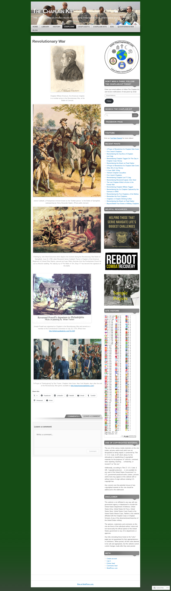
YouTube (135, 24)
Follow (109, 101)
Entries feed (111, 563)
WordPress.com (112, 568)
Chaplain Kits (100, 27)
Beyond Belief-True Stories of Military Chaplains (123, 203)
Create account (112, 558)
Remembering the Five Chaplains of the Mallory (123, 194)
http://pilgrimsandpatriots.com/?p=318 (62, 331)
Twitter (127, 24)
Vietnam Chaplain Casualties (116, 173)
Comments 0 (73, 416)
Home (35, 27)
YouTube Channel (116, 138)
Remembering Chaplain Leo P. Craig (119, 177)
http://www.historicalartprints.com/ (82, 386)
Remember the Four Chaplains (117, 196)
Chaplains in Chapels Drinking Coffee (119, 199)
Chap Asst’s (84, 27)
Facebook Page (114, 122)
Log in (109, 561)
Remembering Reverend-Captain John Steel (121, 180)
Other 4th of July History (115, 168)
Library (45, 27)
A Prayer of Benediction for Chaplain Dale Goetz (123, 149)
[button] (121, 57)
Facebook (119, 24)
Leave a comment (91, 416)
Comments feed (112, 566)
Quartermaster (126, 27)
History (56, 27)
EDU (112, 27)
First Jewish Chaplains (114, 151)
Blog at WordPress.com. (85, 584)
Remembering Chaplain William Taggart (120, 187)
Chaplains (69, 27)
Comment (92, 451)
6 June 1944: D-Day (113, 170)
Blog (35, 30)
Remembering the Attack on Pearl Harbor (120, 163)
